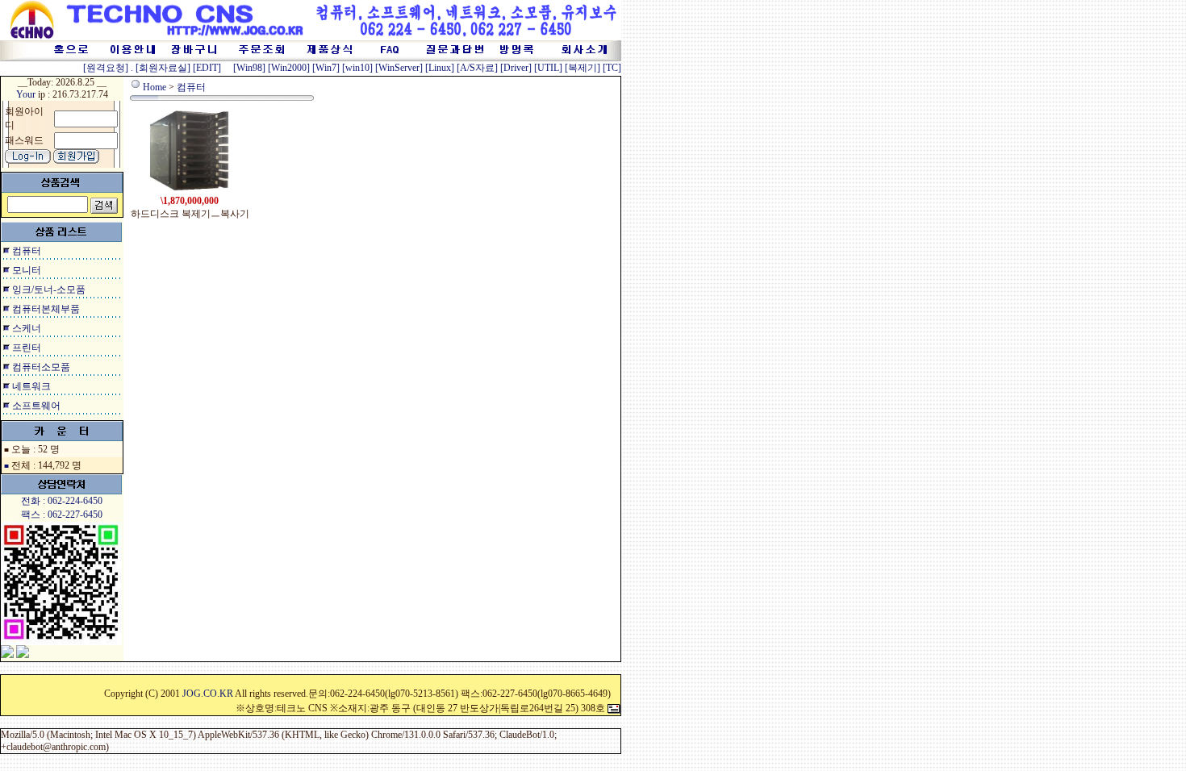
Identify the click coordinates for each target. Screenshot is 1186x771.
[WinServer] (399, 67)
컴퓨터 (26, 250)
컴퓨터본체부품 (46, 309)
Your (25, 94)
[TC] (612, 67)
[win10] (357, 67)
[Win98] (249, 67)
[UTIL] (548, 67)
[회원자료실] (163, 67)
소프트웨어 (36, 405)
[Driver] (516, 67)
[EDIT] (207, 67)
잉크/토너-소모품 (49, 289)
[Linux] (439, 67)
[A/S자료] (477, 67)
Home (154, 87)
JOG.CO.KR (207, 693)
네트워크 (31, 386)
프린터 (26, 347)
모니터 (26, 270)
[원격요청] (107, 67)
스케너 (26, 328)
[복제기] (582, 67)
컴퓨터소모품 (41, 367)
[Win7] (326, 67)
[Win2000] (289, 67)
